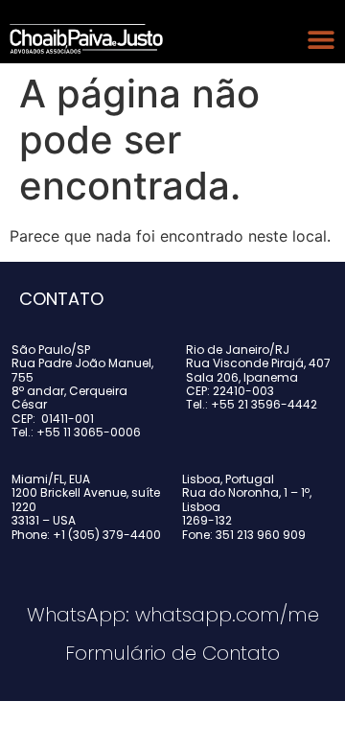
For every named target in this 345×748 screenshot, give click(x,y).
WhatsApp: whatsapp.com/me (173, 614)
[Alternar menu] (321, 39)
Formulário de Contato (172, 653)
